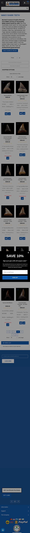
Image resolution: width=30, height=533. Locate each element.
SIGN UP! (15, 277)
